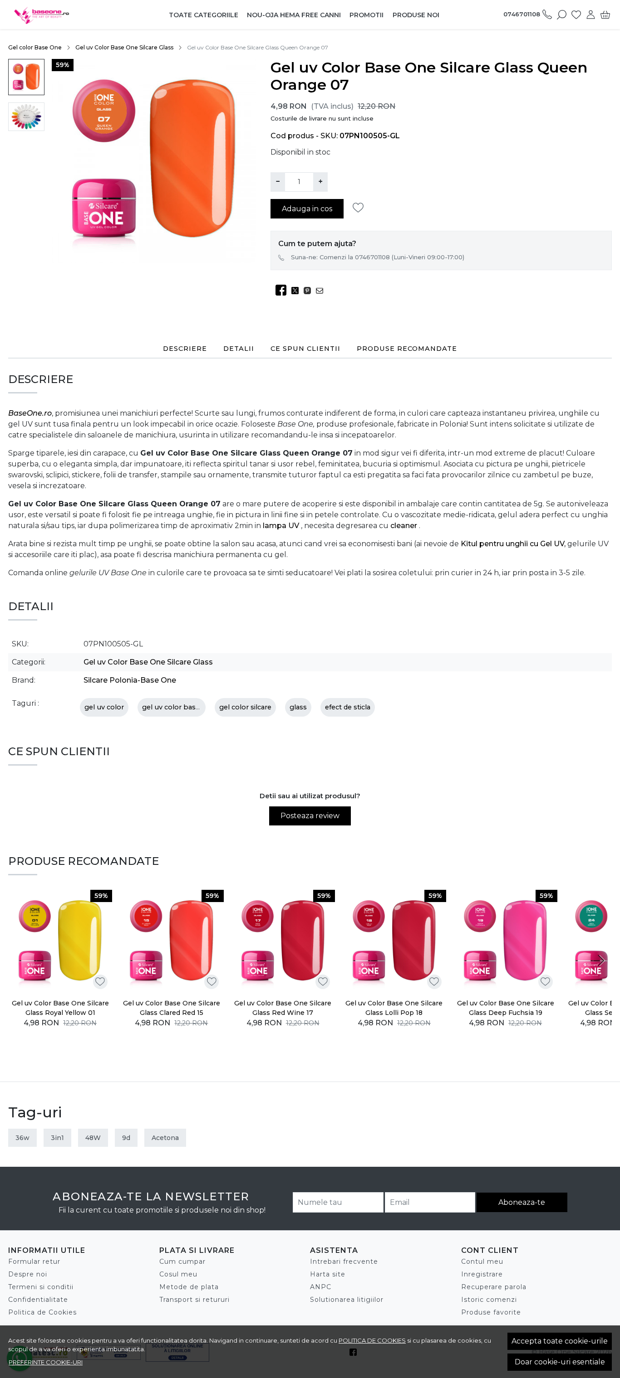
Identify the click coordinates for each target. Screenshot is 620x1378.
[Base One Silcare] (64, 14)
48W (93, 1138)
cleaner (404, 525)
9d (126, 1138)
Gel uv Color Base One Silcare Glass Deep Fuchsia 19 (505, 1008)
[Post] (297, 290)
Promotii (366, 15)
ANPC (320, 1287)
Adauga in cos (307, 208)
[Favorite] (576, 14)
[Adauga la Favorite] (361, 208)
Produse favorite (491, 1312)
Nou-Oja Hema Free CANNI (294, 15)
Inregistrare (482, 1274)
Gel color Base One (35, 47)
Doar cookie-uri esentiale (560, 1362)
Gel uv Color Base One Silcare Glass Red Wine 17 (282, 1008)
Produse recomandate (407, 348)
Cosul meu (178, 1274)
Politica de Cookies (42, 1312)
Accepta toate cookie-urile (560, 1341)
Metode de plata (189, 1287)
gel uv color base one (178, 707)
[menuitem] (26, 77)
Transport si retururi (194, 1300)
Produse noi (416, 15)
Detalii (238, 348)
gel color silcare (245, 707)
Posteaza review (310, 815)
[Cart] (605, 14)
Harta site (327, 1274)
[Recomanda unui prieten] (322, 290)
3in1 (57, 1138)
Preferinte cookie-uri (46, 1362)
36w (22, 1138)
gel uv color (104, 707)
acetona (165, 1138)
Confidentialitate (38, 1300)
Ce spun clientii (305, 348)
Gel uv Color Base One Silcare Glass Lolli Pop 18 (394, 1008)
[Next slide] (601, 960)
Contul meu (482, 1261)
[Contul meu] (590, 14)
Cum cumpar (182, 1261)
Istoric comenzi (489, 1300)
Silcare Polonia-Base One (130, 680)
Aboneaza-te (521, 1202)
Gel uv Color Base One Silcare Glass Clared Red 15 (171, 1008)
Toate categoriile (203, 15)
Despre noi (27, 1274)
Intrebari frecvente (344, 1261)
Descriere (185, 348)
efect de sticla (347, 707)
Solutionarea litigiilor (347, 1300)
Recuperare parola (494, 1287)
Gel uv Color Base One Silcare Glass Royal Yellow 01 (60, 1008)
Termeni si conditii (41, 1287)
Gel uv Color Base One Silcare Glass (124, 47)
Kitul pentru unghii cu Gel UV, (514, 543)
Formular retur (34, 1261)
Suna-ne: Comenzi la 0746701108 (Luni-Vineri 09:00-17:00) (377, 257)
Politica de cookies (372, 1340)
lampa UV (282, 525)
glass (298, 707)
